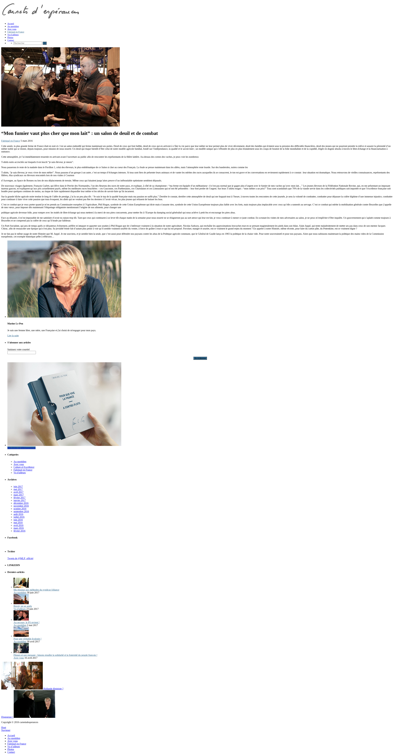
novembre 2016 (21, 506)
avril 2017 (18, 492)
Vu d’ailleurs (13, 746)
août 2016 (18, 514)
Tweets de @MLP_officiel (20, 558)
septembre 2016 (21, 511)
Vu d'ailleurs (20, 472)
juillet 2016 (19, 517)
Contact (11, 752)
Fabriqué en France (10, 140)
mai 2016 (18, 522)
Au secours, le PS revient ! (26, 622)
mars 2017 (19, 494)
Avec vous (19, 464)
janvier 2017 (20, 500)
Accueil (11, 735)
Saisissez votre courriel (18, 349)
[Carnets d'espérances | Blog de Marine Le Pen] (40, 18)
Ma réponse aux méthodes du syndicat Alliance (36, 589)
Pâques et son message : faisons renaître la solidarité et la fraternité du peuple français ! (55, 655)
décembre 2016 (21, 503)
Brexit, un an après (23, 606)
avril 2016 (18, 525)
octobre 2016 (20, 508)
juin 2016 (18, 519)
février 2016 (19, 531)
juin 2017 (18, 486)
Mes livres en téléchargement (21, 448)
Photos (10, 749)
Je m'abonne (200, 358)
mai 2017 (18, 489)
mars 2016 (19, 528)
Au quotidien (20, 461)
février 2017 (19, 497)
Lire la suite (13, 335)
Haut (3, 727)
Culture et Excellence (24, 467)
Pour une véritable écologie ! (27, 638)
